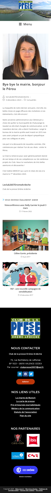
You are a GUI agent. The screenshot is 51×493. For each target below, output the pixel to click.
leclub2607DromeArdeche (17, 97)
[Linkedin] (19, 374)
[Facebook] (25, 374)
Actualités (31, 100)
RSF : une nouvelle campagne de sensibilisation (25, 290)
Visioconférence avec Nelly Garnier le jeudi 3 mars (25, 206)
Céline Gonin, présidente (25, 253)
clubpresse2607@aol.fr (32, 367)
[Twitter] (31, 374)
